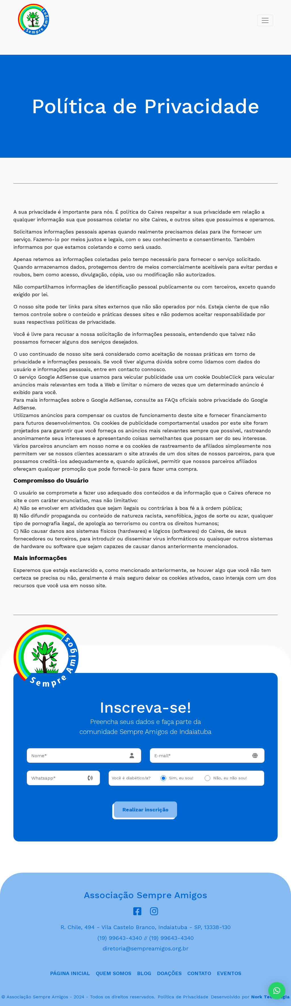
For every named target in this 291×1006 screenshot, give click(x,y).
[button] (276, 990)
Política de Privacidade (183, 996)
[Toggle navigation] (265, 20)
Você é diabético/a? (131, 778)
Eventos (229, 973)
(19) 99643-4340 (119, 938)
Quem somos (113, 973)
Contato (199, 973)
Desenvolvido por (250, 996)
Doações (169, 973)
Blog (144, 973)
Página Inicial (70, 973)
